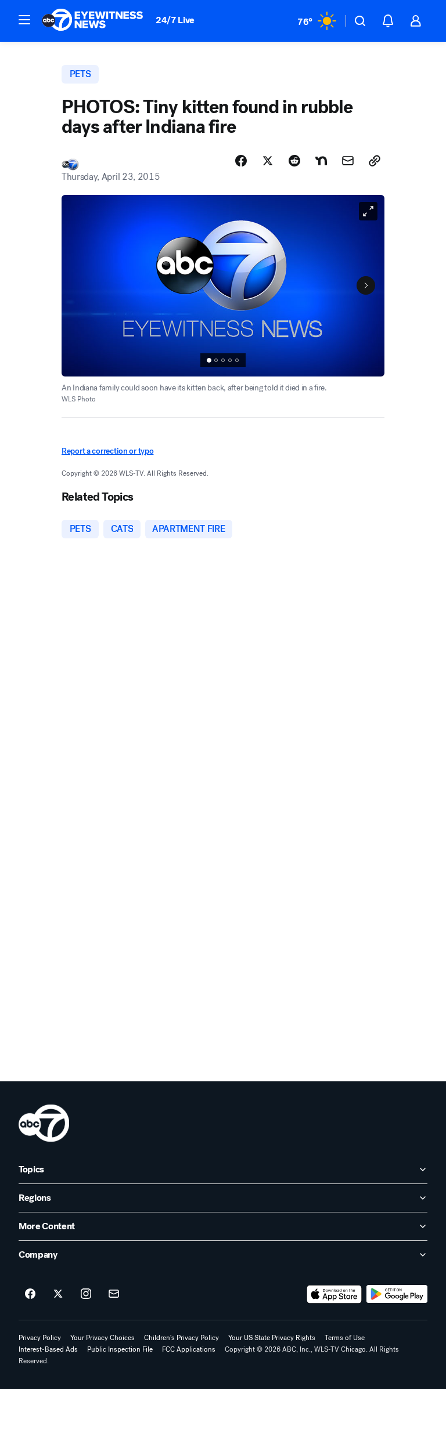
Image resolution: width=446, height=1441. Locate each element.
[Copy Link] (374, 161)
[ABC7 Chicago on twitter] (58, 1294)
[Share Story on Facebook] (241, 161)
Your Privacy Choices (102, 1337)
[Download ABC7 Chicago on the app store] (334, 1294)
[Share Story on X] (268, 161)
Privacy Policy (40, 1337)
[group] (223, 360)
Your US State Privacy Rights (271, 1337)
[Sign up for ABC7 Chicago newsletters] (113, 1294)
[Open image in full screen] (368, 211)
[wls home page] (44, 1123)
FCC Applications (188, 1349)
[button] (24, 19)
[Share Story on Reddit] (294, 161)
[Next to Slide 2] (366, 285)
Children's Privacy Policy (181, 1337)
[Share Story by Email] (348, 161)
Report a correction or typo (107, 451)
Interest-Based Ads (48, 1349)
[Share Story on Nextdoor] (321, 161)
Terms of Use (345, 1337)
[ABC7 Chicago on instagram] (86, 1294)
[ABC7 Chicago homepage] (92, 21)
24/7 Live (175, 20)
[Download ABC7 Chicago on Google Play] (396, 1294)
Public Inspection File (120, 1349)
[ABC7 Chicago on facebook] (30, 1294)
